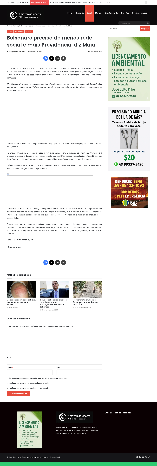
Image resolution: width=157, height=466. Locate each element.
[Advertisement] (54, 118)
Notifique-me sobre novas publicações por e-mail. (28, 388)
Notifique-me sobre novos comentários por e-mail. (29, 383)
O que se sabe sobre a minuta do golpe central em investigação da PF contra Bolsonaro (53, 303)
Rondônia (80, 13)
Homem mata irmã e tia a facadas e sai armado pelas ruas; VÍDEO (85, 302)
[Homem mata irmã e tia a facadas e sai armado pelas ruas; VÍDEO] (87, 289)
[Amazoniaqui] (25, 15)
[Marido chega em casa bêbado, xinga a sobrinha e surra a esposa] (21, 289)
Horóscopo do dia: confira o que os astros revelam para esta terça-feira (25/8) (80, 2)
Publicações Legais (140, 13)
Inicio (69, 13)
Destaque (19, 31)
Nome (10, 357)
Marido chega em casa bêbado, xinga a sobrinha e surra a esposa (21, 302)
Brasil (89, 13)
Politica (28, 31)
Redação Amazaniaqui (17, 52)
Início (10, 26)
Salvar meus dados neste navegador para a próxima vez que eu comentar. (38, 378)
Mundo (98, 13)
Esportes (125, 13)
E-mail (10, 368)
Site (58, 368)
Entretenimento (111, 13)
